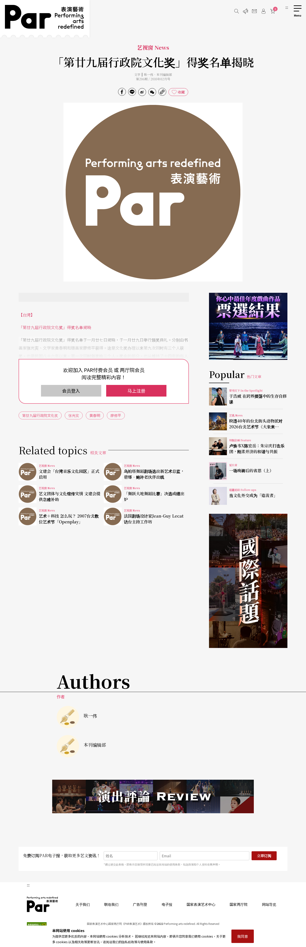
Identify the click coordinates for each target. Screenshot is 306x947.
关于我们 (82, 904)
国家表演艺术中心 (201, 904)
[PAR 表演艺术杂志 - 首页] (45, 19)
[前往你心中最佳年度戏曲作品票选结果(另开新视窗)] (248, 326)
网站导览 (269, 904)
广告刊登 (140, 904)
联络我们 (111, 904)
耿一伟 (148, 74)
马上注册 (136, 390)
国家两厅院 (239, 904)
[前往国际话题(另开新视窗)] (248, 581)
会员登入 (71, 390)
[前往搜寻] (236, 11)
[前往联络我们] (254, 11)
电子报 (167, 904)
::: (286, 7)
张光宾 (73, 415)
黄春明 (94, 415)
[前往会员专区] (263, 11)
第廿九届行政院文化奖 (40, 415)
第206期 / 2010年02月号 (153, 79)
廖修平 (115, 415)
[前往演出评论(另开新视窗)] (153, 796)
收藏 (181, 92)
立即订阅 (264, 855)
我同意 (242, 936)
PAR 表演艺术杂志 (42, 904)
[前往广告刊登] (245, 11)
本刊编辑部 (164, 74)
